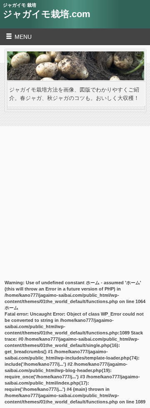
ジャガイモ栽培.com (46, 14)
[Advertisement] (75, 191)
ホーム (11, 307)
